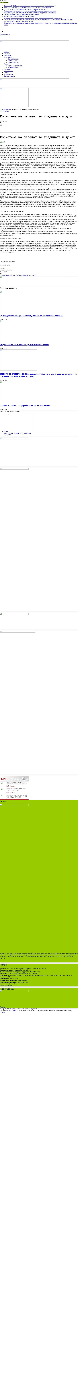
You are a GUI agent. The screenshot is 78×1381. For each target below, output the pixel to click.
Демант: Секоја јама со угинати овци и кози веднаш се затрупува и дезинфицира (30, 13)
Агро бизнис (8, 57)
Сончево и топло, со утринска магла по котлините (25, 405)
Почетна (6, 52)
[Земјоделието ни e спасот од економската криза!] (18, 341)
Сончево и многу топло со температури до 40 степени (21, 14)
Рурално (6, 64)
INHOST (3, 1012)
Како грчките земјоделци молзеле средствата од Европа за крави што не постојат (30, 11)
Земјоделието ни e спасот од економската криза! (24, 344)
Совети (6, 72)
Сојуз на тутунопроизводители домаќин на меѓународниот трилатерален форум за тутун (33, 18)
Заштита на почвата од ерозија (17, 433)
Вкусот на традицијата (15, 65)
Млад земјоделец (13, 59)
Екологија (7, 69)
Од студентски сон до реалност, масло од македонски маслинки (31, 315)
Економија (7, 55)
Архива (2, 1007)
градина (2, 270)
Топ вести (7, 53)
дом (7, 270)
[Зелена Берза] (5, 35)
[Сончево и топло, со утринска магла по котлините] (18, 401)
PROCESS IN (13, 1010)
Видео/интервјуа (9, 76)
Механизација (8, 71)
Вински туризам (13, 67)
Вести (8, 109)
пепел (10, 270)
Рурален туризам (13, 62)
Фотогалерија (8, 74)
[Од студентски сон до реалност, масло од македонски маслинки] (18, 311)
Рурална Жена (12, 60)
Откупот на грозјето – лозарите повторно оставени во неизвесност (25, 9)
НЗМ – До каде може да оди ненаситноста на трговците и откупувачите (27, 7)
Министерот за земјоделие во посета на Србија (19, 16)
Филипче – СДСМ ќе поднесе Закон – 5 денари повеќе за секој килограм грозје (29, 6)
